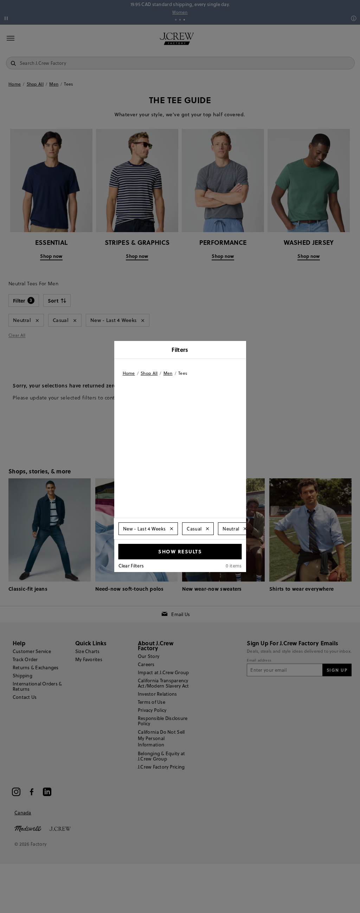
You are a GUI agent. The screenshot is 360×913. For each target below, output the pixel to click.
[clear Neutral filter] (245, 529)
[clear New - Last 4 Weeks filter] (172, 529)
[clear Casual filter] (207, 529)
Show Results (180, 551)
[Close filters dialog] (238, 350)
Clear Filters (131, 566)
